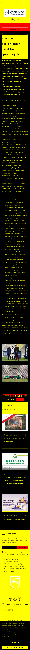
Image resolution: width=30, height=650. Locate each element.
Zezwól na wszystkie (15, 647)
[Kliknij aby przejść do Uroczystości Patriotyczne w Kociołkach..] (15, 422)
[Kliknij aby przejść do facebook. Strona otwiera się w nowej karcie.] (15, 19)
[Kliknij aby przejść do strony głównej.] (11, 2)
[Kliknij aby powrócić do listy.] (15, 30)
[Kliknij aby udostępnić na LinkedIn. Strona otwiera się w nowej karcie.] (18, 396)
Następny (20, 30)
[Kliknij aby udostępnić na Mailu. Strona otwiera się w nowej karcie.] (22, 396)
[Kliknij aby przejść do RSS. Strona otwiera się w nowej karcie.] (27, 34)
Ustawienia (15, 642)
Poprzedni (10, 30)
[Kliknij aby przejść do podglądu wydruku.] (25, 396)
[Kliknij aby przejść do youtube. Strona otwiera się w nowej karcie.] (12, 19)
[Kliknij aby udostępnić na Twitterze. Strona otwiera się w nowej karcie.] (15, 396)
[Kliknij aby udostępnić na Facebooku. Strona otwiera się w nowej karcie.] (12, 396)
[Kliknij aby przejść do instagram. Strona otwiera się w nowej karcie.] (18, 19)
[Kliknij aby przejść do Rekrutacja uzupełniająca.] (15, 502)
